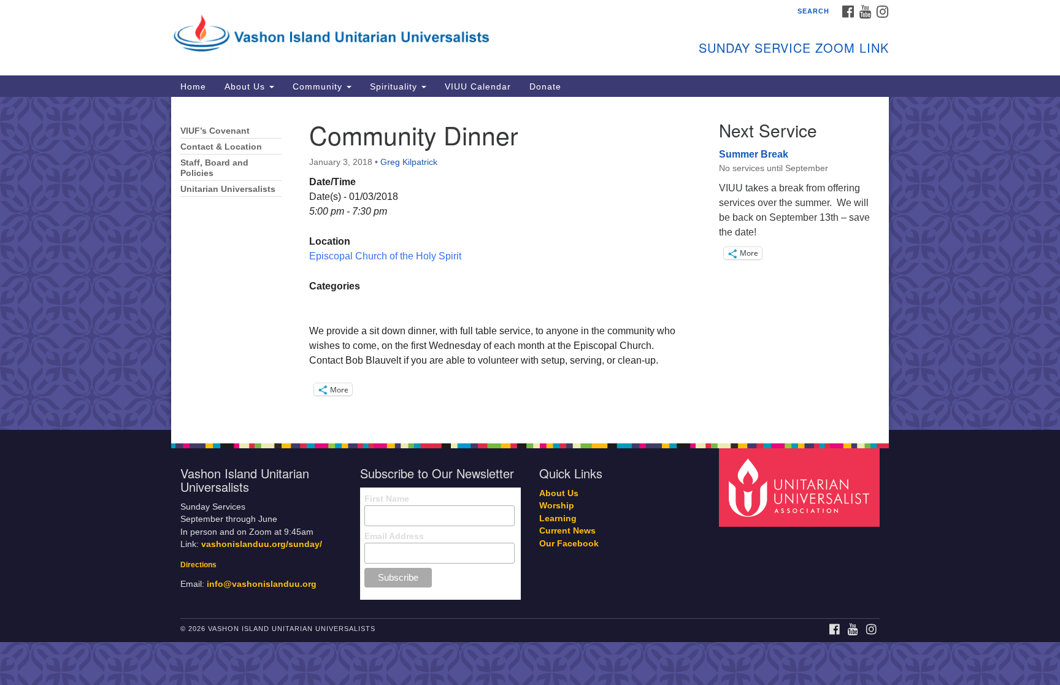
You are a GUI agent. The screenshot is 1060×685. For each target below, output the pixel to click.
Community (319, 86)
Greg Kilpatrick (408, 162)
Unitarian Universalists (227, 189)
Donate (545, 86)
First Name (386, 498)
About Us (246, 86)
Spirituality (395, 86)
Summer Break (753, 154)
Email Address (394, 536)
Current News (567, 530)
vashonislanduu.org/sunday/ (261, 544)
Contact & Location (221, 146)
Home (193, 86)
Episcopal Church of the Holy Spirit (385, 256)
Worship (556, 505)
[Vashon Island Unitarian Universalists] (380, 33)
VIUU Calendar (478, 86)
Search (813, 11)
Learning (558, 518)
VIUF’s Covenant (215, 131)
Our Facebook (569, 543)
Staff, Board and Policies (214, 168)
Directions (198, 565)
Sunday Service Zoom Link (794, 47)
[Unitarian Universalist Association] (801, 486)
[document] (530, 263)
